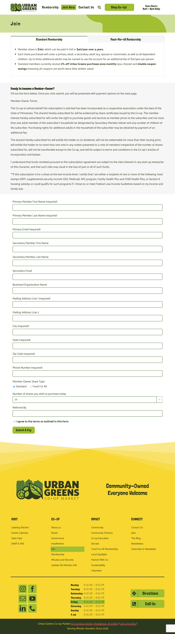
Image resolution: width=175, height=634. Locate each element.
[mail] (22, 598)
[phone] (32, 608)
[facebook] (32, 589)
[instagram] (22, 589)
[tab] (49, 39)
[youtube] (32, 598)
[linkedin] (22, 608)
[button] (99, 7)
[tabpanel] (87, 59)
